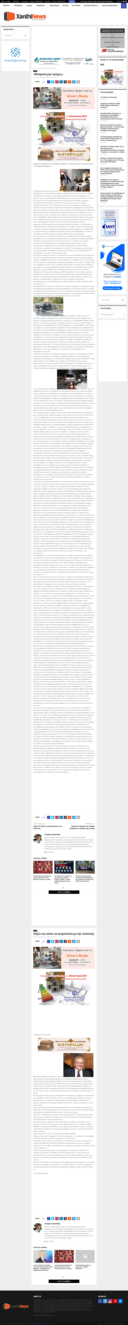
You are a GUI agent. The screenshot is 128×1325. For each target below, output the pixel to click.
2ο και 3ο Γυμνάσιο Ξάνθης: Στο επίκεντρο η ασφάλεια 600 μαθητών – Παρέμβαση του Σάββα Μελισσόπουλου (43, 1267)
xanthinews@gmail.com (48, 1315)
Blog (101, 1323)
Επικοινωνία (25, 1)
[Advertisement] (64, 42)
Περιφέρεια (18, 5)
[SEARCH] (26, 35)
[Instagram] (110, 1301)
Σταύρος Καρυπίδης (40, 77)
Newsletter (48, 1)
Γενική (35, 71)
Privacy (105, 1323)
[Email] (120, 1301)
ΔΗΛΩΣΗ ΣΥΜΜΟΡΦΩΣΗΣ (36, 1)
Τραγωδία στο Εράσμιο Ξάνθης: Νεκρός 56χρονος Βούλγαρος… (97, 1)
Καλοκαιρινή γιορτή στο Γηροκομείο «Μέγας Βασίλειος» (83, 1267)
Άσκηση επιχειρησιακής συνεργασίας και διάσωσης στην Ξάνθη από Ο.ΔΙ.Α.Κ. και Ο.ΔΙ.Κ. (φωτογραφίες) (85, 878)
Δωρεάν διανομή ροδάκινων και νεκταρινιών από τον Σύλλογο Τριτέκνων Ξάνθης (42, 877)
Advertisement (113, 1323)
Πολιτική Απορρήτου (91, 5)
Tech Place (52, 1323)
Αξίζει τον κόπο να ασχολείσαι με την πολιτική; (47, 827)
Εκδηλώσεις (41, 5)
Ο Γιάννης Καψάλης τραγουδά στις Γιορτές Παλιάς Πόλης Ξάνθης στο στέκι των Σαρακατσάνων (111, 138)
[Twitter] (105, 1301)
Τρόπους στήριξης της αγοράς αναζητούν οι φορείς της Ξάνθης (82, 827)
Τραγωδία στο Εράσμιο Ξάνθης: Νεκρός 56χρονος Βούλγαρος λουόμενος (110, 105)
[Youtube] (115, 1301)
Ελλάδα (29, 5)
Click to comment (64, 892)
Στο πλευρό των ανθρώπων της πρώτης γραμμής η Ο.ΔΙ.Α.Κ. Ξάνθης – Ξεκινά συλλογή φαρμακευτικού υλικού (63, 879)
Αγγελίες (65, 5)
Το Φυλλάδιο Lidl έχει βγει (108, 97)
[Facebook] (100, 1301)
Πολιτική (6, 5)
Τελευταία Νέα (54, 5)
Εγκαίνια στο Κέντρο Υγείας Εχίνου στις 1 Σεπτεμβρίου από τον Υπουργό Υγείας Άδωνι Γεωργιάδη (112, 160)
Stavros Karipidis (43, 1323)
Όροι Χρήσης (76, 5)
